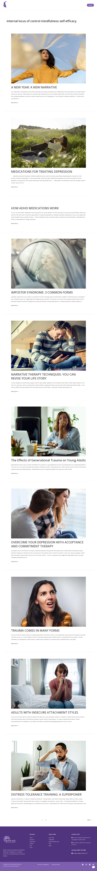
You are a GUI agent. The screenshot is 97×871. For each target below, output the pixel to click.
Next (89, 820)
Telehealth (57, 5)
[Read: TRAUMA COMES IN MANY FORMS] (48, 601)
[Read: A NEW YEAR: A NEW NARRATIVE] (48, 58)
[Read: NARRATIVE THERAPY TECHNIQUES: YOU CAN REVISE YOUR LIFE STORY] (48, 345)
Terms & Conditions (43, 864)
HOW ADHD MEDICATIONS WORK (35, 208)
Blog (83, 5)
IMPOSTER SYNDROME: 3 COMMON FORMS (42, 292)
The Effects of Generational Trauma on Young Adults (48, 460)
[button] (90, 5)
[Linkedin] (89, 864)
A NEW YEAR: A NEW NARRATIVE (34, 87)
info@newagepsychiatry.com (80, 853)
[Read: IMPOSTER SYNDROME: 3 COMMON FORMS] (48, 263)
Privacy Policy (56, 864)
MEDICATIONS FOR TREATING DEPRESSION (41, 171)
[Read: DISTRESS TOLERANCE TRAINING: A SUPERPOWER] (48, 765)
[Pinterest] (93, 864)
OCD (31, 845)
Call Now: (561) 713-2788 (79, 850)
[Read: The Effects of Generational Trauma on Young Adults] (48, 431)
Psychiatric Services (46, 5)
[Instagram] (86, 864)
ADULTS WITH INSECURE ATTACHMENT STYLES (44, 712)
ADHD (31, 837)
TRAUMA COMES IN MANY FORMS (35, 630)
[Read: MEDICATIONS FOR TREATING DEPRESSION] (48, 142)
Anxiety (31, 843)
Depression (32, 841)
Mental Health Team (68, 5)
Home (27, 5)
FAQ (78, 5)
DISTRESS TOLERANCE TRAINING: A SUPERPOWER (46, 794)
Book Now (35, 5)
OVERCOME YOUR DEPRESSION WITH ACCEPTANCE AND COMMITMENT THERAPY (47, 544)
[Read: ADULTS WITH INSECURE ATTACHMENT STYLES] (48, 683)
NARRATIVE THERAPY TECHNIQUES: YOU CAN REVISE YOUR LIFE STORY (43, 376)
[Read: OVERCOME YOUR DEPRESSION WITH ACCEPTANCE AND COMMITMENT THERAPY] (48, 513)
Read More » (14, 102)
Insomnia (32, 839)
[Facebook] (83, 864)
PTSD (31, 847)
